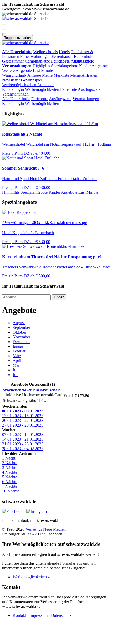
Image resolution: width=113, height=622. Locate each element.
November (21, 337)
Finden (59, 297)
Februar (19, 351)
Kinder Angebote (93, 66)
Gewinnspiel (31, 80)
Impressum (39, 615)
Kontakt (20, 615)
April (17, 360)
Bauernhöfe (83, 56)
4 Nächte (9, 472)
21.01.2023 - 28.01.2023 (22, 444)
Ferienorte (68, 89)
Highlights (41, 66)
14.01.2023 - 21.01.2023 (22, 439)
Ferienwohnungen (35, 56)
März (17, 356)
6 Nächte (9, 481)
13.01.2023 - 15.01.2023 (22, 415)
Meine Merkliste (55, 75)
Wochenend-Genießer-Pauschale (31, 390)
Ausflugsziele (89, 89)
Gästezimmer (13, 61)
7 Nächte (9, 486)
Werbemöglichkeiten (19, 84)
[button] (4, 24)
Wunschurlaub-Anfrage (21, 75)
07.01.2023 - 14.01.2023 (22, 434)
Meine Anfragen (83, 75)
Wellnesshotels (45, 51)
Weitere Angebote (17, 70)
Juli (15, 374)
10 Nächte (10, 491)
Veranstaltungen (15, 94)
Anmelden (45, 84)
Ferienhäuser (62, 56)
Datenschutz (61, 615)
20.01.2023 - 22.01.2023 (22, 420)
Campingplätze (37, 61)
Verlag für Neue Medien (45, 529)
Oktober (19, 332)
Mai (16, 365)
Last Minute (43, 70)
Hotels (64, 51)
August (19, 323)
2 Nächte (9, 463)
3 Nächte (9, 467)
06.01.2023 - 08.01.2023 (22, 411)
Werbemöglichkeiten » (31, 577)
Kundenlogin (13, 89)
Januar (18, 346)
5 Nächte (9, 477)
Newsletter (11, 80)
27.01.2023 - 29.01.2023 (22, 425)
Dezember (21, 341)
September (21, 327)
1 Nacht (8, 458)
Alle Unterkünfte (16, 99)
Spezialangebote (64, 66)
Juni (16, 370)
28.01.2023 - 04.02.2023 (22, 448)
